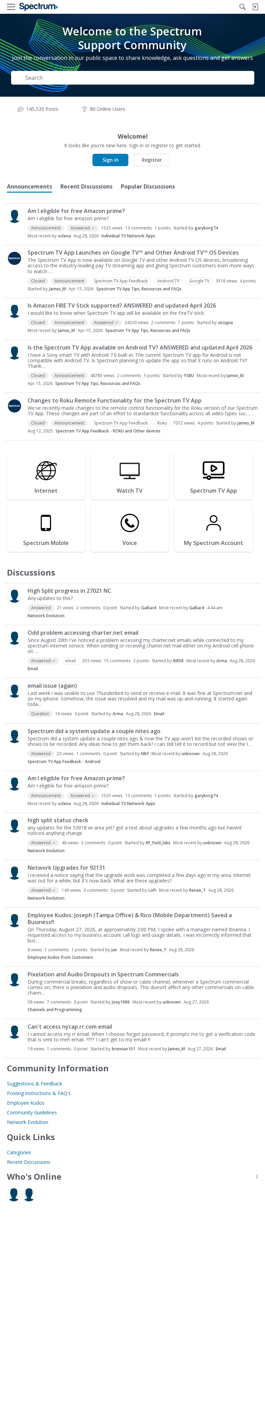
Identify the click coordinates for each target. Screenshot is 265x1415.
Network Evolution (46, 616)
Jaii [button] (114, 950)
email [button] (70, 661)
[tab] (29, 186)
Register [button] (152, 160)
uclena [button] (64, 236)
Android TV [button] (168, 281)
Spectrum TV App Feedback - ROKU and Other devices (108, 431)
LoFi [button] (152, 890)
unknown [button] (190, 754)
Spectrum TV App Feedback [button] (121, 281)
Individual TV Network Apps (128, 236)
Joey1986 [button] (121, 1002)
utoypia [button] (225, 322)
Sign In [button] (110, 160)
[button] (14, 216)
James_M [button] (57, 289)
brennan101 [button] (123, 1049)
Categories (19, 1152)
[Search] (242, 7)
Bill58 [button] (178, 661)
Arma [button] (221, 661)
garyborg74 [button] (206, 228)
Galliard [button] (148, 608)
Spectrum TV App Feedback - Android (64, 761)
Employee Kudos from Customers (60, 957)
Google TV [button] (199, 281)
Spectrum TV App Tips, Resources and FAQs (138, 289)
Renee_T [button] (197, 890)
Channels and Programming (55, 1009)
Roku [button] (162, 423)
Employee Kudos (26, 1103)
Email (33, 669)
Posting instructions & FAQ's (39, 1093)
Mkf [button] (145, 754)
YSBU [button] (189, 375)
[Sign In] (255, 7)
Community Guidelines (32, 1112)
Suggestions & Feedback (34, 1083)
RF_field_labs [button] (158, 843)
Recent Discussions (28, 1162)
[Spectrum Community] (38, 7)
